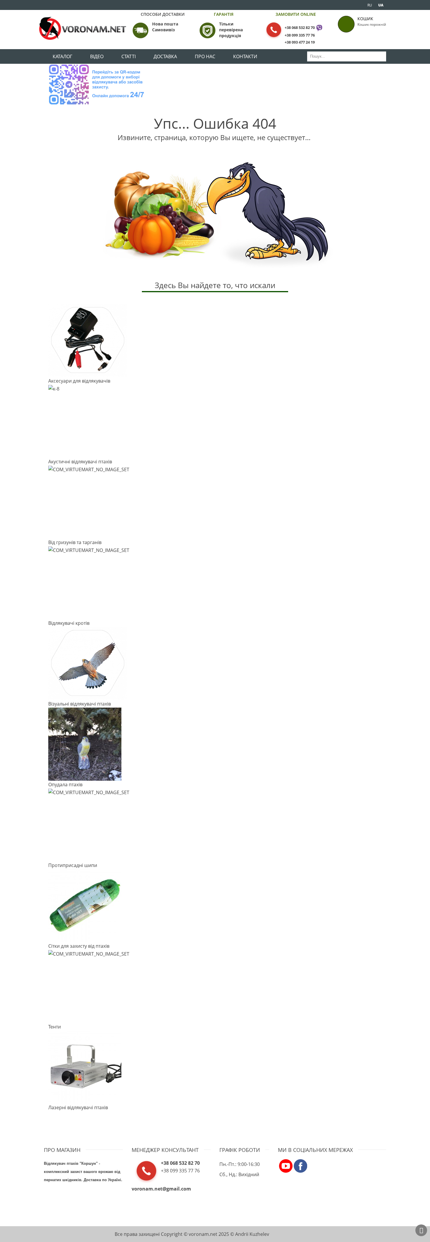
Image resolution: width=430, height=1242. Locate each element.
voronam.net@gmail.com (161, 1189)
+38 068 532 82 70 (300, 27)
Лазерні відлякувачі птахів (78, 1107)
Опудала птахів (65, 784)
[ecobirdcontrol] (286, 1165)
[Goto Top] (421, 1230)
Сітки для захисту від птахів (78, 946)
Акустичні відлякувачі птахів (80, 461)
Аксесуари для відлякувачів (79, 381)
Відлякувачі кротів (69, 623)
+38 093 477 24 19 (300, 42)
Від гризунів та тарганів (75, 542)
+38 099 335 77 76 (300, 35)
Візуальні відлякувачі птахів (79, 704)
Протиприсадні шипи (72, 865)
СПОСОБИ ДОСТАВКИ (163, 14)
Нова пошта (165, 24)
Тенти (54, 1026)
